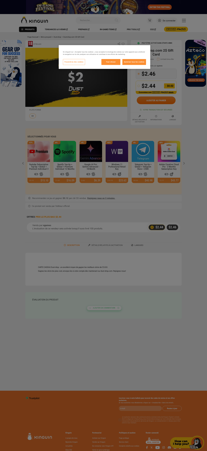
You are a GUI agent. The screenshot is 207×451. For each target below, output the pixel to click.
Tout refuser (111, 62)
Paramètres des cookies (74, 62)
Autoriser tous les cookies (134, 62)
